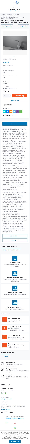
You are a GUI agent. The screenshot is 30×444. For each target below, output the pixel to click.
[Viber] (17, 111)
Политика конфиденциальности (15, 418)
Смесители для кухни (13, 14)
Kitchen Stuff (5, 384)
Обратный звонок (15, 10)
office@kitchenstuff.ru (7, 399)
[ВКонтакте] (7, 111)
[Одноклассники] (11, 111)
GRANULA (6, 62)
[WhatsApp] (21, 111)
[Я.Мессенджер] (4, 111)
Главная (3, 14)
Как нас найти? (5, 409)
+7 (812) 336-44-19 (14, 9)
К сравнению (9, 104)
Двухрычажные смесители (8, 16)
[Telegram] (14, 111)
